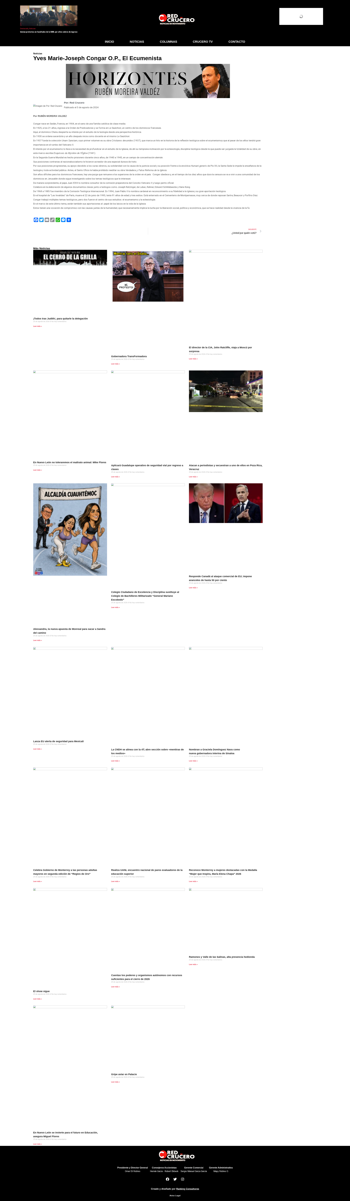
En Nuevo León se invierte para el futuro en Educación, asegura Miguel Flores (65, 1134)
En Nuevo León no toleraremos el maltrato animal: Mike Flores (69, 462)
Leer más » (37, 326)
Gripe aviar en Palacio (124, 1074)
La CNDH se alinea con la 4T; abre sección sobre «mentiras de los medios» (147, 751)
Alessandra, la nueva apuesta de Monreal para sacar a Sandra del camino (69, 631)
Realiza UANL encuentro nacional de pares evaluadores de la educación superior (147, 872)
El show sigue (41, 991)
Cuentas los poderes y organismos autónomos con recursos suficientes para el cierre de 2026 (146, 977)
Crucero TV (203, 41)
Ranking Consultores (187, 1189)
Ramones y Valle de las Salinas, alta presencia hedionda (222, 957)
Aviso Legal (175, 1195)
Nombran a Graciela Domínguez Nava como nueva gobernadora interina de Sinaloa (214, 751)
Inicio (109, 41)
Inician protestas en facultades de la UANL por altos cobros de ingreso (48, 31)
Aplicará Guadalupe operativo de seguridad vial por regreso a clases (147, 467)
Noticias (32, 28)
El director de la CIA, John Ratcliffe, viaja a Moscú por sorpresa (220, 349)
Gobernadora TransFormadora (129, 356)
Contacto (236, 41)
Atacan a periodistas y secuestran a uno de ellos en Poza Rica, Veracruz (225, 467)
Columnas (168, 41)
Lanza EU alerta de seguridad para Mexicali (58, 741)
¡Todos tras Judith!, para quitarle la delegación (60, 318)
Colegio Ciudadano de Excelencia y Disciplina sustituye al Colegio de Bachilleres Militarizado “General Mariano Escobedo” (145, 596)
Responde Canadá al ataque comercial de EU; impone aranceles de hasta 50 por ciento (220, 578)
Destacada (24, 28)
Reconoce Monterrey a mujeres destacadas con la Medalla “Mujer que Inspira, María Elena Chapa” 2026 (223, 872)
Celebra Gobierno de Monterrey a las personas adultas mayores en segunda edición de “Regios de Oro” (65, 872)
